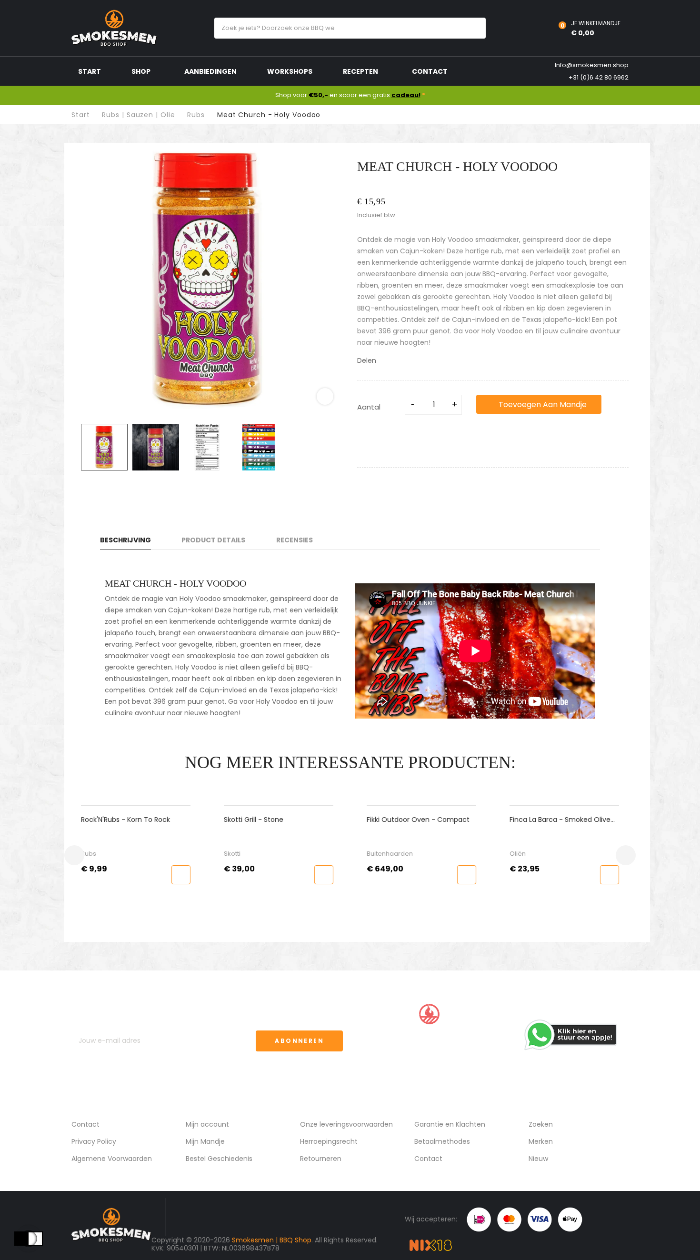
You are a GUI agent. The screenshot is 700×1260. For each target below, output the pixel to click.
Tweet (398, 361)
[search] (469, 28)
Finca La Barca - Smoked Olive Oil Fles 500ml (560, 820)
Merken (541, 1141)
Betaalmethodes (442, 1141)
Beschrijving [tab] (125, 540)
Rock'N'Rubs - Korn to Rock (125, 819)
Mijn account (207, 1124)
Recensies (294, 540)
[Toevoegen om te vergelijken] (366, 433)
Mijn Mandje (205, 1141)
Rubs (88, 853)
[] (180, 874)
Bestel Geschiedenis (219, 1158)
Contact (85, 1124)
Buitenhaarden (390, 853)
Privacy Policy (93, 1141)
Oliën (518, 853)
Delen (386, 361)
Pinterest (410, 361)
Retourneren (320, 1158)
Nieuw (538, 1158)
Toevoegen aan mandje (542, 404)
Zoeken (541, 1124)
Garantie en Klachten (449, 1124)
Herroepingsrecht (329, 1141)
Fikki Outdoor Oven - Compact (418, 819)
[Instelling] (529, 28)
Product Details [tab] (213, 540)
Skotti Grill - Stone (253, 819)
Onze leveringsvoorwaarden (346, 1124)
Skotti (232, 853)
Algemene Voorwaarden (111, 1158)
